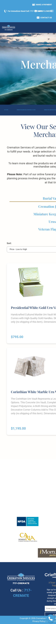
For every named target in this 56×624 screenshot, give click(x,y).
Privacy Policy (38, 621)
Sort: (9, 243)
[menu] (52, 11)
